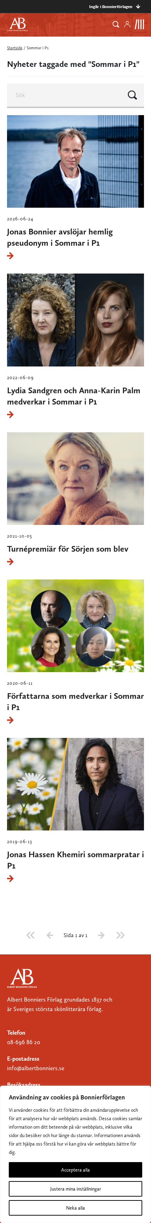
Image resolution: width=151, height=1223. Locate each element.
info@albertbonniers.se (35, 1068)
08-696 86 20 (23, 1042)
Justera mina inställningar (75, 1189)
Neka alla (75, 1208)
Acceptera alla (75, 1170)
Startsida (14, 47)
